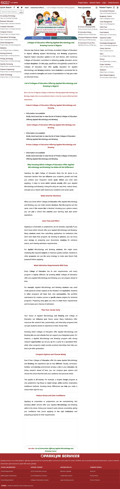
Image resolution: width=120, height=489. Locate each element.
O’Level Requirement (7, 471)
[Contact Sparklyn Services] (60, 457)
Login (104, 3)
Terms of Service (95, 480)
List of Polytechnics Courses (39, 475)
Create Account (113, 3)
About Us (92, 471)
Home (27, 7)
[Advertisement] (50, 432)
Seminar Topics (95, 3)
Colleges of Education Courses (39, 480)
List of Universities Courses (39, 471)
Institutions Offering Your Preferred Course (38, 7)
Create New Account (66, 475)
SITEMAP (3, 485)
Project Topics (83, 3)
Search (21, 12)
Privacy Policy (94, 475)
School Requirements (7, 480)
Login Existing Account (67, 480)
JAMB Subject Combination (9, 475)
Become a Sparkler (65, 471)
